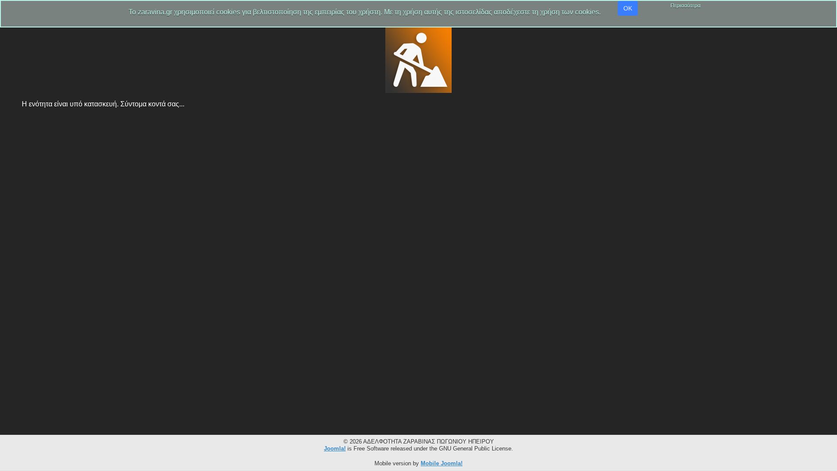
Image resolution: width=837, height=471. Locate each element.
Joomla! (335, 448)
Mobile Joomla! (442, 463)
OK (627, 8)
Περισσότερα (685, 6)
